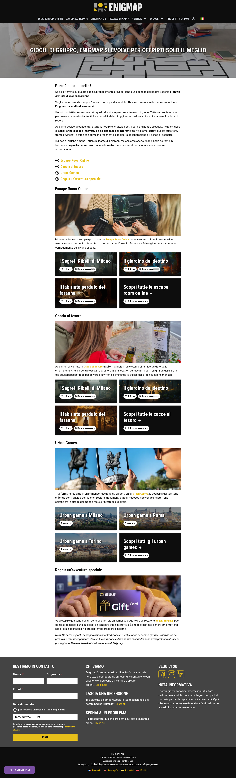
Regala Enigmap (164, 620)
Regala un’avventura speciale (81, 179)
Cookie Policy (96, 764)
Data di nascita (23, 704)
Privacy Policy (83, 764)
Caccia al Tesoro (93, 366)
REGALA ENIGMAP (119, 18)
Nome (18, 674)
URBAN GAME (98, 18)
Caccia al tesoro (72, 167)
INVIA (45, 737)
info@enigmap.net (150, 764)
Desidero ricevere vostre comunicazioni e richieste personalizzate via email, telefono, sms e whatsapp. (44, 727)
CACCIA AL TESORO (77, 18)
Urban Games (70, 173)
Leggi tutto (101, 684)
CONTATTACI (22, 769)
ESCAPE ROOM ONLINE (50, 18)
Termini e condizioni (111, 764)
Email (18, 689)
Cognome (54, 674)
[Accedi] (193, 18)
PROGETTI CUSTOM (178, 18)
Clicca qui (121, 703)
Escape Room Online (75, 160)
